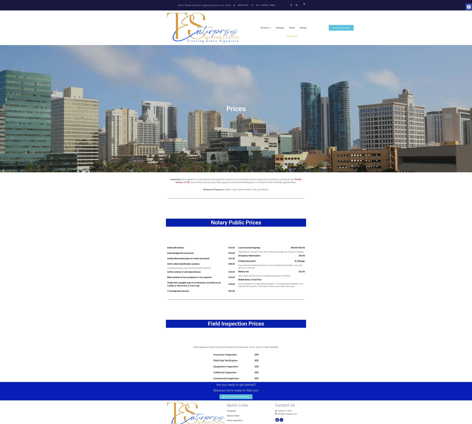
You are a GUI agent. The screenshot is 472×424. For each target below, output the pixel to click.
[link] (469, 7)
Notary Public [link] (233, 415)
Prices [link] (292, 28)
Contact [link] (303, 28)
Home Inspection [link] (235, 420)
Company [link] (280, 28)
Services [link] (264, 28)
